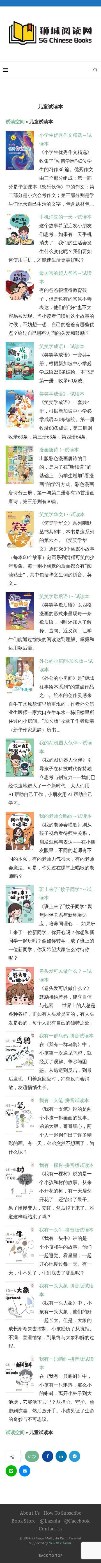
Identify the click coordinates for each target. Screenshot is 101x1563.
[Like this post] (34, 1456)
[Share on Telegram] (74, 1456)
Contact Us (50, 1528)
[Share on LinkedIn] (61, 1456)
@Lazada (50, 1520)
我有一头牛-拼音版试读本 (66, 1229)
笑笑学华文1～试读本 (62, 514)
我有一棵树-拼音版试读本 (66, 1165)
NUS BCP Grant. (60, 1543)
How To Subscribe (62, 1513)
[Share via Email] (24, 1470)
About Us (30, 1513)
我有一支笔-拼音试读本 (64, 1100)
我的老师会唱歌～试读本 (65, 816)
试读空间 (15, 121)
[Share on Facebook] (47, 1456)
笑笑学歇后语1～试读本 (64, 596)
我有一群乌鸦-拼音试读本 (66, 1035)
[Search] (95, 70)
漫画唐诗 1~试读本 (59, 449)
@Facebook (76, 1520)
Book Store (24, 1520)
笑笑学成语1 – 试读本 (61, 346)
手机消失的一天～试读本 (65, 216)
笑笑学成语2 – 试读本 (61, 393)
